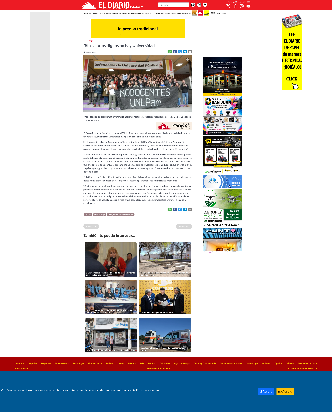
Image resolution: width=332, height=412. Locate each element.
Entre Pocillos (21, 368)
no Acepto (285, 391)
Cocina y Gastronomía (205, 363)
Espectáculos (62, 363)
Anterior (91, 226)
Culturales (165, 363)
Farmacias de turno (307, 363)
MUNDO (107, 13)
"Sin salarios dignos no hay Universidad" (119, 45)
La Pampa (19, 363)
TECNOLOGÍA (158, 13)
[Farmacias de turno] (205, 5)
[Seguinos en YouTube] (248, 6)
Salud (121, 363)
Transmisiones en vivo (158, 368)
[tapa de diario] (199, 5)
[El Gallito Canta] (193, 5)
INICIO (85, 13)
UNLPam (88, 215)
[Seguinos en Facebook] (235, 6)
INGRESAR (221, 13)
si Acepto (266, 391)
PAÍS (101, 13)
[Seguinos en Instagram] (242, 6)
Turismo (110, 363)
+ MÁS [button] (212, 13)
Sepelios (32, 363)
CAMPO (148, 13)
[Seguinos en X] (228, 6)
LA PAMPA (93, 13)
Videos (290, 363)
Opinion (278, 363)
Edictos (132, 363)
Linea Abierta (95, 363)
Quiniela (266, 363)
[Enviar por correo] (190, 51)
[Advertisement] (222, 36)
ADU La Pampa (99, 215)
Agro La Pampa (181, 363)
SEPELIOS (126, 13)
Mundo (151, 363)
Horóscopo (252, 363)
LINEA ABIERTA (137, 13)
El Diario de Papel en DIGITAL (178, 13)
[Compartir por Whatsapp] (170, 51)
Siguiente (184, 226)
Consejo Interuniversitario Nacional (120, 215)
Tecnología (78, 363)
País (142, 363)
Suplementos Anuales (231, 363)
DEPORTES (116, 13)
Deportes (46, 363)
